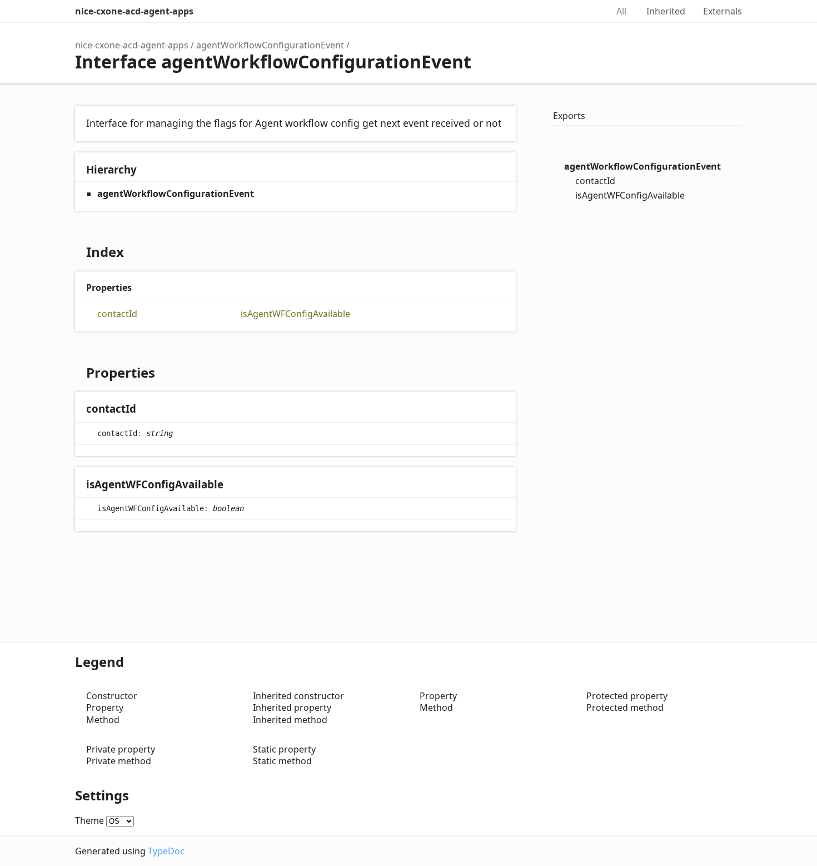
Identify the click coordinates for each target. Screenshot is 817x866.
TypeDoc (166, 851)
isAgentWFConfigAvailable (295, 314)
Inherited (665, 11)
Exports (569, 116)
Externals (722, 11)
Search (587, 11)
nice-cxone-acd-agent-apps (134, 11)
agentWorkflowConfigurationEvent (270, 45)
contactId (117, 314)
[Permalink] (147, 410)
